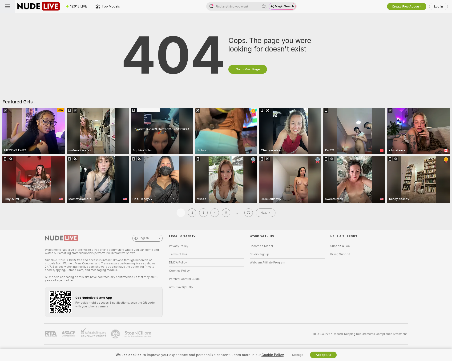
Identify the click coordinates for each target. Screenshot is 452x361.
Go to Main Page (248, 69)
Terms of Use (178, 254)
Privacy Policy (178, 246)
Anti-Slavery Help (181, 287)
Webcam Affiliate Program (267, 262)
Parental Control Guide (184, 279)
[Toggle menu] (7, 6)
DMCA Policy (178, 262)
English (144, 238)
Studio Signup (259, 254)
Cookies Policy (179, 270)
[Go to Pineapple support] (116, 334)
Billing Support (340, 254)
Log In (438, 6)
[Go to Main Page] (38, 6)
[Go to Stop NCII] (138, 334)
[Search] (264, 6)
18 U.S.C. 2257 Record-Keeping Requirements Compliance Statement (360, 334)
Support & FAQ (340, 246)
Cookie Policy (273, 355)
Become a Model (261, 246)
